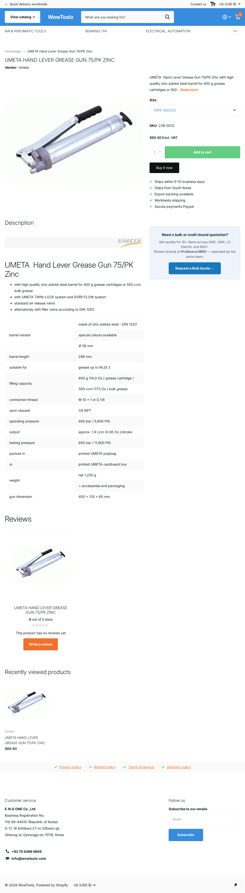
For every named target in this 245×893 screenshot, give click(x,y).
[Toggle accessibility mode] (213, 4)
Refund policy (105, 767)
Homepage (13, 51)
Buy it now (164, 168)
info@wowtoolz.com (28, 858)
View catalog (21, 17)
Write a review (40, 644)
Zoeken (167, 17)
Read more (189, 90)
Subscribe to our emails (188, 809)
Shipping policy (179, 767)
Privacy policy (70, 767)
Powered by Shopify (52, 885)
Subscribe (186, 835)
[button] (161, 148)
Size (153, 100)
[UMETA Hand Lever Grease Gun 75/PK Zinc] (27, 704)
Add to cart (203, 152)
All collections (25, 31)
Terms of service (141, 767)
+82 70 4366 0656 (26, 851)
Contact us (198, 4)
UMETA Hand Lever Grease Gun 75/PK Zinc (25, 740)
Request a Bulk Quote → (194, 268)
